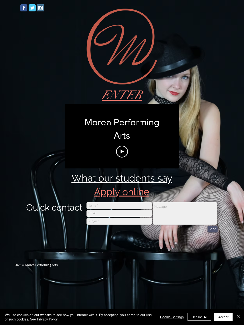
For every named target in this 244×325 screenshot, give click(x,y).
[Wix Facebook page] (23, 7)
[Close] (238, 317)
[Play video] (122, 152)
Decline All (199, 317)
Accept (223, 317)
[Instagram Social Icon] (40, 7)
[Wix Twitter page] (32, 7)
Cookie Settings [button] (172, 317)
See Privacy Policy (44, 319)
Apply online (121, 191)
